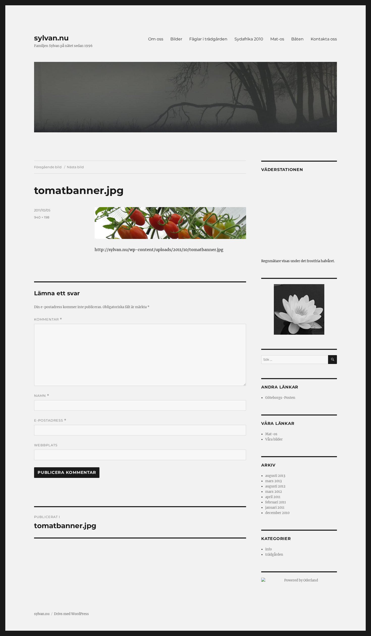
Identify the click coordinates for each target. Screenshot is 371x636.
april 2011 (272, 497)
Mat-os (277, 39)
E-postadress (50, 420)
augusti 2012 (275, 486)
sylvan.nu (51, 38)
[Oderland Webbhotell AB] (299, 580)
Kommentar (48, 319)
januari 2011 (274, 507)
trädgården (274, 554)
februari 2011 (275, 502)
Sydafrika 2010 (248, 39)
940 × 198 (41, 217)
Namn (41, 396)
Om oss (155, 39)
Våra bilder (274, 439)
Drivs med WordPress (71, 614)
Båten (297, 39)
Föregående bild (48, 167)
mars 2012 (273, 492)
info (268, 549)
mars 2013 (273, 481)
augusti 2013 (275, 476)
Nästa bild (75, 167)
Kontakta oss (324, 39)
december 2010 (277, 513)
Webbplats (46, 445)
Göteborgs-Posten (280, 398)
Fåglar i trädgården (208, 39)
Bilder (176, 39)
